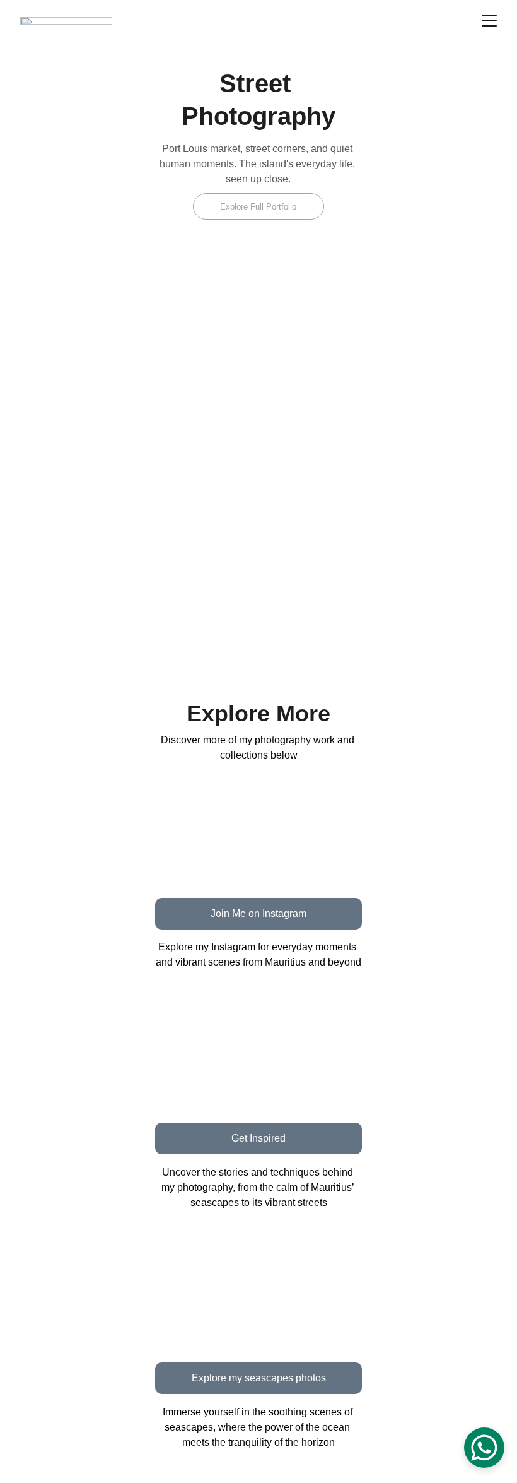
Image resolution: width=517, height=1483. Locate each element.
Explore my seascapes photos (259, 1378)
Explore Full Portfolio (258, 206)
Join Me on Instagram (258, 913)
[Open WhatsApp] (484, 1447)
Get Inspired (258, 1138)
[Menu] (489, 21)
